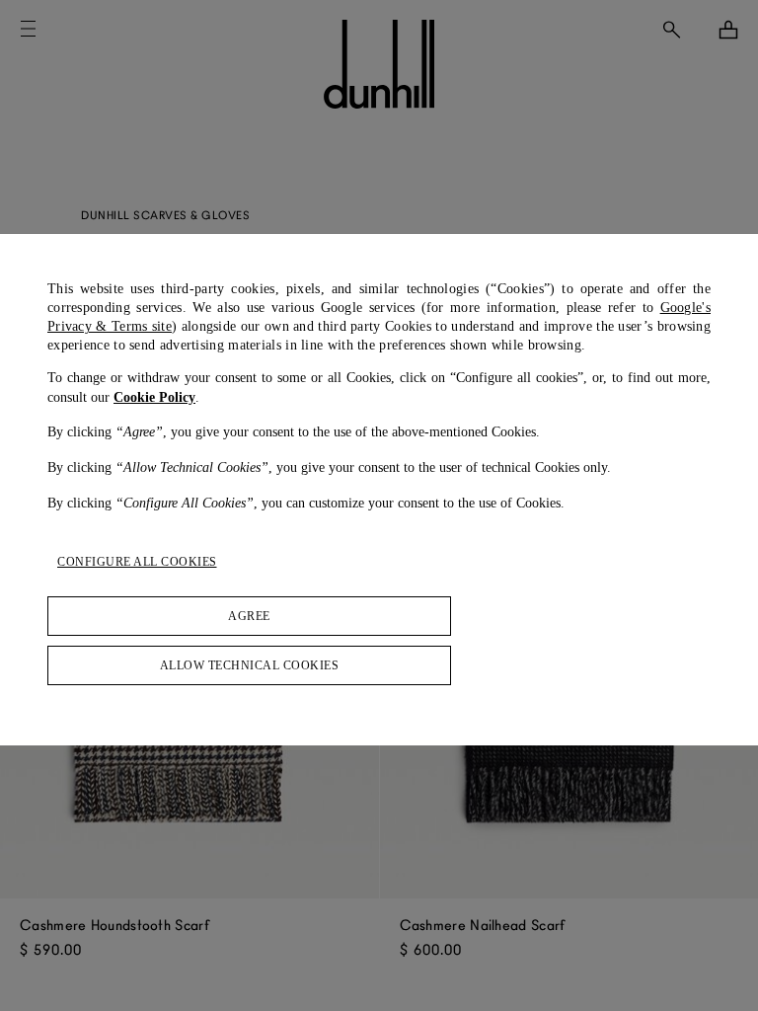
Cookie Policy (154, 397)
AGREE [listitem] (249, 616)
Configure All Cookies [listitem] (137, 562)
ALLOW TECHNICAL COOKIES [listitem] (250, 665)
